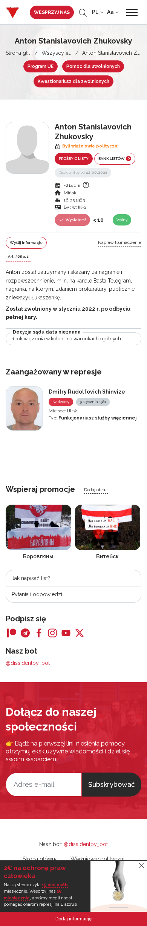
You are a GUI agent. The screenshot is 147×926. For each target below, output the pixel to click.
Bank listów (114, 158)
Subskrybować (111, 784)
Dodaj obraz (96, 489)
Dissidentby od (82, 172)
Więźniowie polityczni (97, 859)
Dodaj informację (73, 918)
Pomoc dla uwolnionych (93, 66)
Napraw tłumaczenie (119, 242)
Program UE (41, 66)
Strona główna (23, 53)
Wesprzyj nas (52, 12)
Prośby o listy (74, 158)
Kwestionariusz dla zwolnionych (73, 81)
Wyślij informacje (26, 243)
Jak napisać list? (31, 578)
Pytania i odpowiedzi (37, 594)
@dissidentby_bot (28, 663)
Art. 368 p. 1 (18, 256)
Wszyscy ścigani (62, 53)
